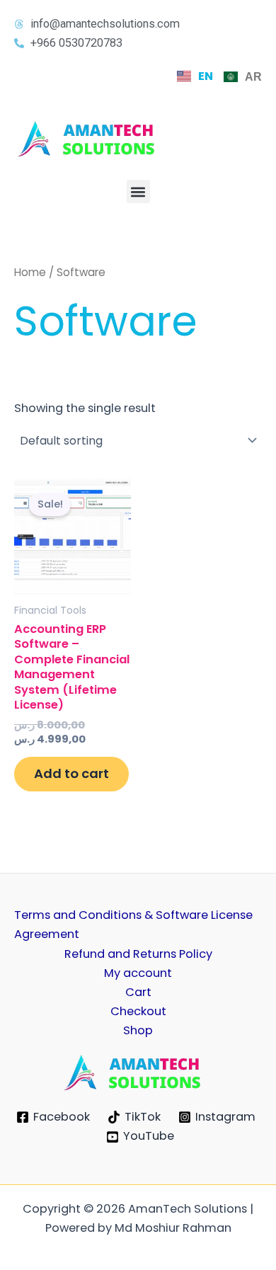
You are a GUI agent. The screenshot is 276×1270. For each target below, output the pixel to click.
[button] (138, 191)
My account (138, 973)
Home (30, 272)
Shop (138, 1030)
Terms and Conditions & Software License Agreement (133, 924)
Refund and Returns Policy (138, 954)
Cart (138, 992)
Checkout (138, 1011)
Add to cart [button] (71, 773)
